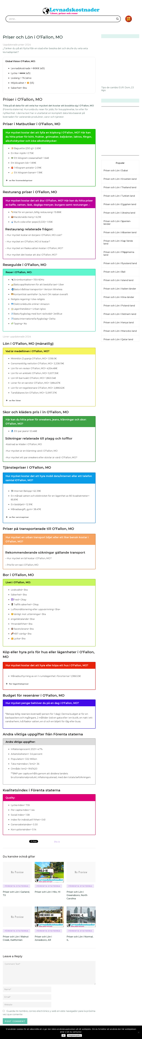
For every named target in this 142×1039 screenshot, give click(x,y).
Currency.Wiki (131, 153)
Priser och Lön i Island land (118, 280)
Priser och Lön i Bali (114, 271)
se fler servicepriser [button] (19, 517)
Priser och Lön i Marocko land (120, 331)
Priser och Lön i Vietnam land (119, 314)
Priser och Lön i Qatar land (118, 339)
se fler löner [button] (15, 400)
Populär (120, 163)
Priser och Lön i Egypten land (119, 204)
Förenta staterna (16, 886)
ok (63, 1035)
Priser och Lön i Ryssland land (120, 263)
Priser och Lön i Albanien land (119, 232)
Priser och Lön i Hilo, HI (47, 892)
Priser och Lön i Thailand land (119, 187)
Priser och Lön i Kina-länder (118, 297)
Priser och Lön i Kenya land (118, 322)
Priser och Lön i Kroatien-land (120, 179)
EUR (121, 87)
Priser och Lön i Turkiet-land (119, 196)
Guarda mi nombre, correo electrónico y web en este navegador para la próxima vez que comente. (49, 1013)
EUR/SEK (107, 153)
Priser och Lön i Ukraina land (119, 212)
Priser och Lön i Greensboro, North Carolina (77, 895)
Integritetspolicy (74, 1035)
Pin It (57, 842)
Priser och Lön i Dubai (115, 170)
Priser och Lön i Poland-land (119, 305)
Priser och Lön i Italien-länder (119, 288)
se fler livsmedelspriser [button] (20, 180)
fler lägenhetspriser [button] (19, 684)
